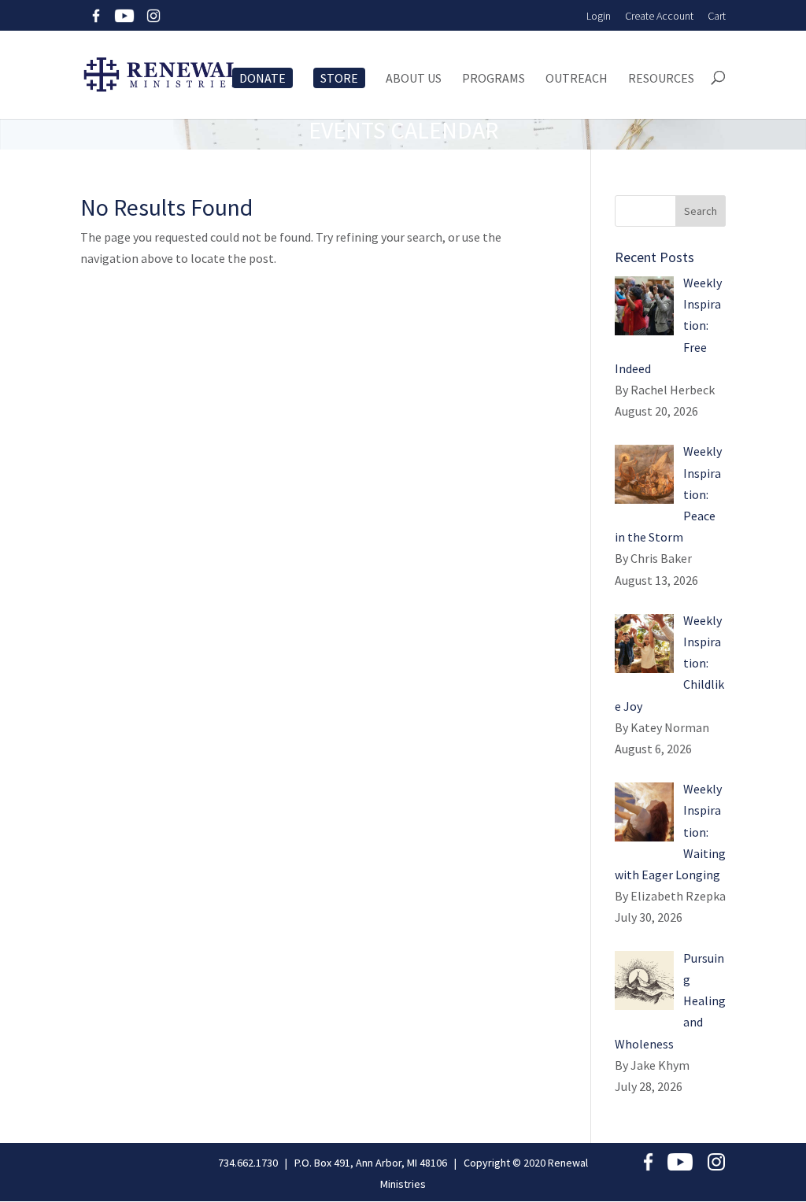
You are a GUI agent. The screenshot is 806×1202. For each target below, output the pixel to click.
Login (598, 16)
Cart (717, 16)
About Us (414, 79)
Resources (661, 79)
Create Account (659, 16)
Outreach (576, 79)
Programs (493, 79)
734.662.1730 (248, 1163)
